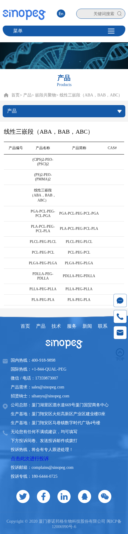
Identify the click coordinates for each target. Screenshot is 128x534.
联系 (102, 326)
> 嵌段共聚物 (44, 95)
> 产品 (26, 95)
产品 (41, 326)
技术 (56, 326)
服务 (72, 326)
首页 (15, 95)
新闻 (87, 326)
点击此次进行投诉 (30, 458)
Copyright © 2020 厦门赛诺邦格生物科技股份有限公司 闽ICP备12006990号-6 (64, 524)
